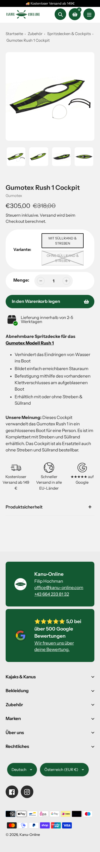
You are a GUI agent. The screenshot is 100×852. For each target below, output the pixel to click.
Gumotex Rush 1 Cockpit (28, 40)
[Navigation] (89, 14)
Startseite (14, 33)
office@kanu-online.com (58, 587)
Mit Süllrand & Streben (62, 240)
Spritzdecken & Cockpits (69, 33)
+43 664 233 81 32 (51, 594)
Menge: (21, 280)
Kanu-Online (29, 834)
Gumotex (14, 195)
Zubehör (35, 33)
